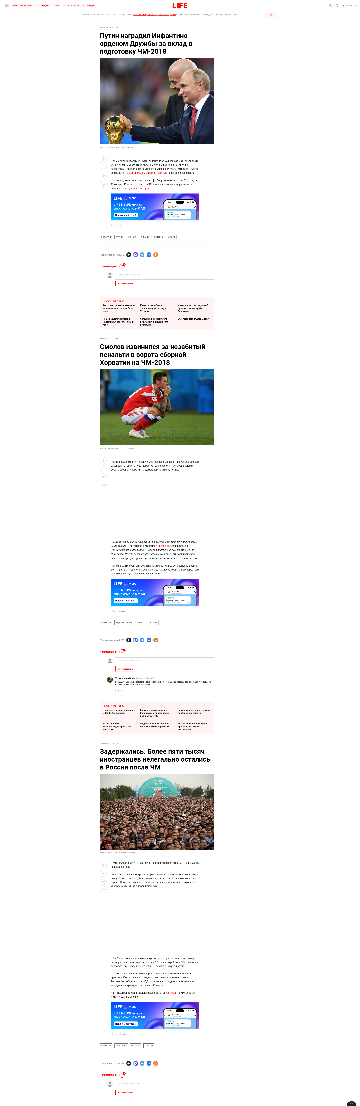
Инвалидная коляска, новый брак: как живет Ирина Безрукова (193, 308)
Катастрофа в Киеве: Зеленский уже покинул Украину (153, 308)
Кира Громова (119, 225)
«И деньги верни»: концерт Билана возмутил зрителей (154, 725)
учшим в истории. (139, 188)
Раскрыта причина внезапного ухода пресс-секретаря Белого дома (119, 308)
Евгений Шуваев (120, 1034)
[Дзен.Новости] (128, 254)
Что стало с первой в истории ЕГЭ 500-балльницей (118, 711)
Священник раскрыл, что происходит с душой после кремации (154, 321)
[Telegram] (142, 254)
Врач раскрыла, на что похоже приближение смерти (194, 711)
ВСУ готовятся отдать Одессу (194, 318)
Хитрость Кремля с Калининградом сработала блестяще (117, 726)
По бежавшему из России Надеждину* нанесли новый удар (118, 321)
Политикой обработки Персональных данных (154, 14)
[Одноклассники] (155, 254)
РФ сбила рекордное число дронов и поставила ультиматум (192, 726)
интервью (163, 545)
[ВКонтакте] (149, 254)
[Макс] (135, 254)
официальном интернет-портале (148, 172)
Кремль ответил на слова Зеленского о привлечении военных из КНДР (154, 712)
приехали (171, 992)
